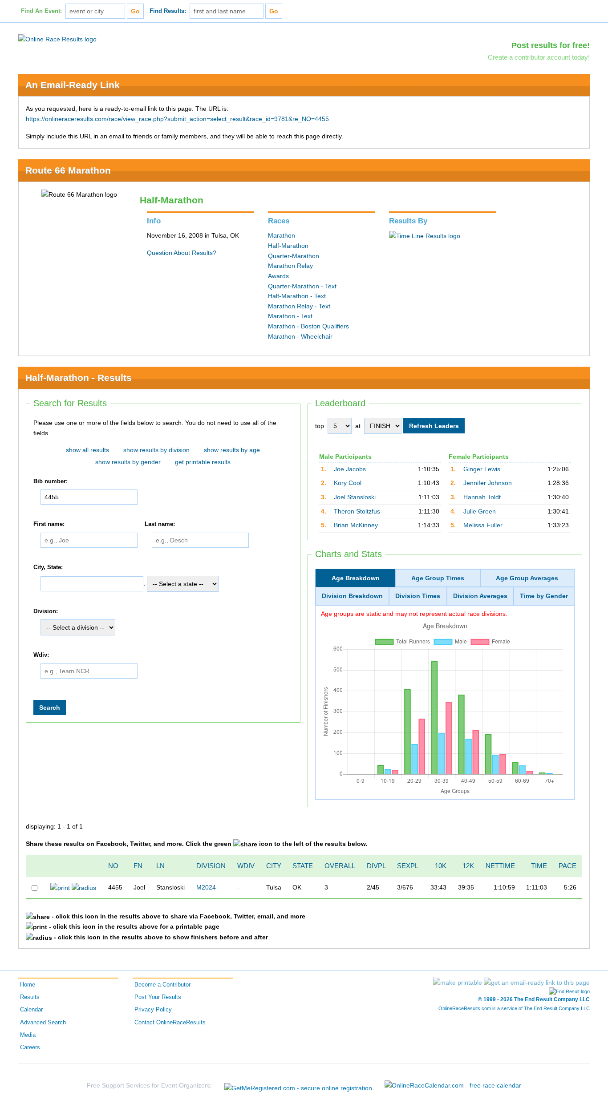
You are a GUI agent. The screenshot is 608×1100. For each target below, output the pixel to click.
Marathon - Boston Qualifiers (308, 326)
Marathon (281, 235)
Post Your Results (157, 997)
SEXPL (407, 865)
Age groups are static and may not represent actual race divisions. (414, 613)
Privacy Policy (153, 1010)
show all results (87, 449)
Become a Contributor (162, 985)
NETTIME (500, 865)
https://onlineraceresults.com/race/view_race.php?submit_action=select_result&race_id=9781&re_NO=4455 (177, 118)
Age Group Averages (527, 578)
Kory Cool (347, 482)
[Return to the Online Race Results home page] (57, 38)
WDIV (246, 865)
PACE (567, 865)
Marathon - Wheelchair (300, 336)
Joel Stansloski (355, 497)
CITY (273, 865)
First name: (49, 524)
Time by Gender (544, 595)
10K (440, 865)
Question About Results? (181, 252)
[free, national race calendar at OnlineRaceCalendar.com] (453, 1085)
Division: (45, 611)
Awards (278, 275)
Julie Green (479, 511)
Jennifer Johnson (487, 482)
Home (27, 985)
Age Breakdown (356, 578)
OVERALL (339, 865)
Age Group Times (437, 578)
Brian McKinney (356, 525)
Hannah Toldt (482, 497)
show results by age (232, 449)
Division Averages (480, 595)
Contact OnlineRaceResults (170, 1022)
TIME (539, 865)
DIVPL (376, 865)
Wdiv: (41, 655)
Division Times (417, 595)
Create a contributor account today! (539, 57)
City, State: (48, 567)
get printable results (203, 461)
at (358, 425)
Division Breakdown (352, 595)
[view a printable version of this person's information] (60, 887)
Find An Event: (41, 11)
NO (113, 865)
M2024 (206, 887)
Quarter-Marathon (293, 255)
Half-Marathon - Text (297, 295)
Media (28, 1035)
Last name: (160, 524)
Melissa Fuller (483, 525)
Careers (30, 1047)
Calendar (31, 1010)
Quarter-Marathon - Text (302, 286)
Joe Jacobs (350, 469)
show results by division (156, 449)
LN (160, 865)
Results (30, 997)
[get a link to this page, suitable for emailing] (537, 982)
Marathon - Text (290, 315)
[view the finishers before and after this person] (84, 887)
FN (138, 865)
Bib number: (50, 481)
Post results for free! (550, 45)
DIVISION (211, 865)
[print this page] (457, 982)
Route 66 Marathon (68, 170)
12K (468, 865)
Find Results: (168, 11)
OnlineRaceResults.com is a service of (514, 1008)
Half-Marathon (288, 245)
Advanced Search (43, 1022)
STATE (302, 865)
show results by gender (128, 461)
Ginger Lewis (481, 469)
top (319, 425)
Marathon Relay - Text (299, 306)
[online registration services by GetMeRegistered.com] (298, 1085)
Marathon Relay (290, 265)
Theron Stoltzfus (357, 511)
